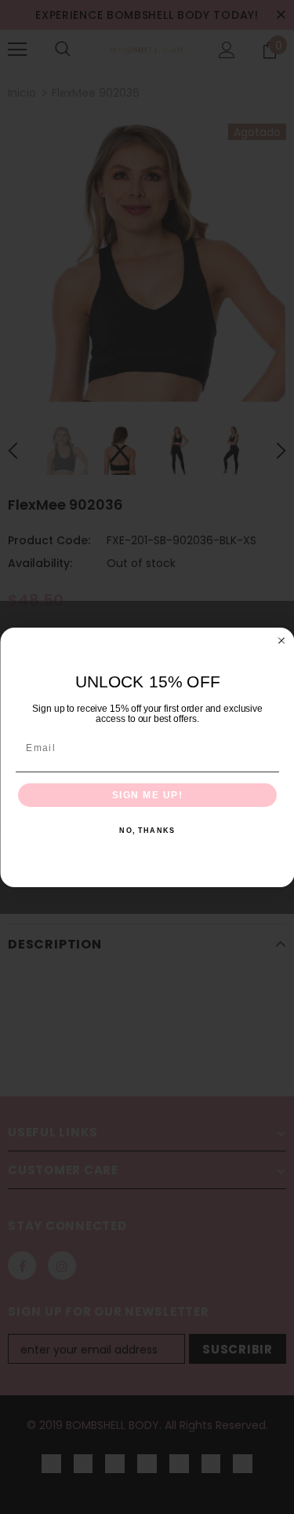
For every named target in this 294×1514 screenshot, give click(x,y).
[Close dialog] (281, 640)
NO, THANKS (147, 831)
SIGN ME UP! (147, 795)
